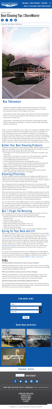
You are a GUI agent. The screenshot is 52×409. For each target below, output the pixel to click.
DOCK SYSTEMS (15, 387)
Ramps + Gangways (29, 1)
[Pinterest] (37, 381)
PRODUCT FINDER (7, 387)
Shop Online (44, 3)
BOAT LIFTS (21, 387)
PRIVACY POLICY (26, 395)
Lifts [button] (28, 6)
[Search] (50, 3)
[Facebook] (15, 381)
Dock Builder (28, 4)
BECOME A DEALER (29, 387)
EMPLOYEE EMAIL (26, 397)
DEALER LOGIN (26, 399)
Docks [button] (25, 6)
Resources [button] (48, 6)
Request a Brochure (35, 3)
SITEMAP (26, 401)
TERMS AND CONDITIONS (26, 393)
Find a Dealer (25, 3)
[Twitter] (20, 381)
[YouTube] (26, 381)
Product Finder (41, 6)
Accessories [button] (34, 6)
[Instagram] (31, 381)
